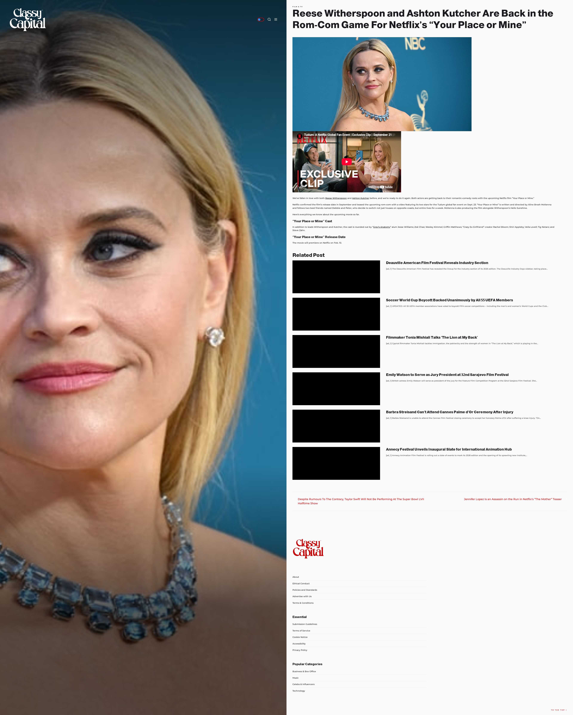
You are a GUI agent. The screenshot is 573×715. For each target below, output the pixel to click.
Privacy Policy (299, 650)
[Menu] (276, 19)
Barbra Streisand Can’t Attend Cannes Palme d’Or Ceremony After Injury (449, 412)
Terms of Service (301, 630)
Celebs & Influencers (303, 684)
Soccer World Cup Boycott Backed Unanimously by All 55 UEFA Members (449, 300)
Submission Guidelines (304, 624)
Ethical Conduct (301, 583)
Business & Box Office (304, 671)
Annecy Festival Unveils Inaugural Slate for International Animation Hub (449, 449)
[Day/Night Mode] (260, 19)
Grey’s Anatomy (381, 227)
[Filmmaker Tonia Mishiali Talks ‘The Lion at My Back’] (336, 351)
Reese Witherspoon (336, 198)
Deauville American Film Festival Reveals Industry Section (437, 263)
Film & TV (297, 6)
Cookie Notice (300, 637)
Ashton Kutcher (360, 198)
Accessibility (299, 643)
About (295, 577)
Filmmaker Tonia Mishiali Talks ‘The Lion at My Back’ (432, 337)
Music (295, 677)
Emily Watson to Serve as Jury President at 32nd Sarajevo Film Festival (447, 375)
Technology (298, 690)
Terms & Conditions (303, 603)
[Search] (269, 19)
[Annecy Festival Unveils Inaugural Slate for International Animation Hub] (336, 463)
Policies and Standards (304, 590)
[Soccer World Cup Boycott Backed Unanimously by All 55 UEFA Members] (336, 314)
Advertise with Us (302, 596)
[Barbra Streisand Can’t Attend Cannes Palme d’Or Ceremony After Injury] (336, 426)
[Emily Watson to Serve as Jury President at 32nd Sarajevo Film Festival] (336, 388)
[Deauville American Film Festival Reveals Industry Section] (336, 276)
